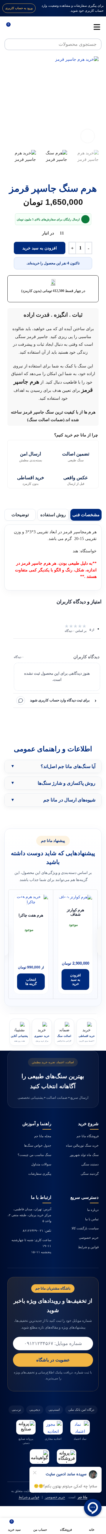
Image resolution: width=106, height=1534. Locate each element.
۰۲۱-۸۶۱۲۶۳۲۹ (33, 1230)
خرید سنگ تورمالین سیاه (82, 1145)
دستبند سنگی (90, 1164)
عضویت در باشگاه (53, 1359)
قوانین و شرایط (88, 1247)
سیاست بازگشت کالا (85, 1228)
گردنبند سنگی (90, 1173)
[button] (93, 101)
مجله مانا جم (42, 1136)
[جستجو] (10, 44)
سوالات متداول (41, 1164)
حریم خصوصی (89, 1237)
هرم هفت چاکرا (31, 915)
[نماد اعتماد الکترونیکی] (80, 1427)
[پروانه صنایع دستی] (26, 1427)
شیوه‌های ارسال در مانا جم (69, 799)
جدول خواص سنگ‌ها (37, 1145)
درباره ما (93, 1209)
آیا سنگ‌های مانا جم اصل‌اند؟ (68, 766)
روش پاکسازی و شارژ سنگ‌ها (66, 783)
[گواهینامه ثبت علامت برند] (39, 1456)
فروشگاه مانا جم (88, 1136)
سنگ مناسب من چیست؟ (34, 1155)
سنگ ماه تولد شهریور (84, 1155)
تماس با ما (92, 1219)
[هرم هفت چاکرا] (31, 900)
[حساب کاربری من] (21, 27)
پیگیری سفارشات (39, 1173)
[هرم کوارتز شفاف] (75, 897)
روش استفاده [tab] (53, 514)
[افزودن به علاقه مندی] (21, 902)
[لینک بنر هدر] (53, 8)
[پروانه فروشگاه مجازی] (66, 1456)
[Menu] (94, 27)
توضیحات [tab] (20, 514)
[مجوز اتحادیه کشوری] (53, 1427)
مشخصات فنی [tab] (86, 514)
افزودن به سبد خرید (39, 248)
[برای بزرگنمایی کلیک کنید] (87, 136)
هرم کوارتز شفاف (75, 912)
